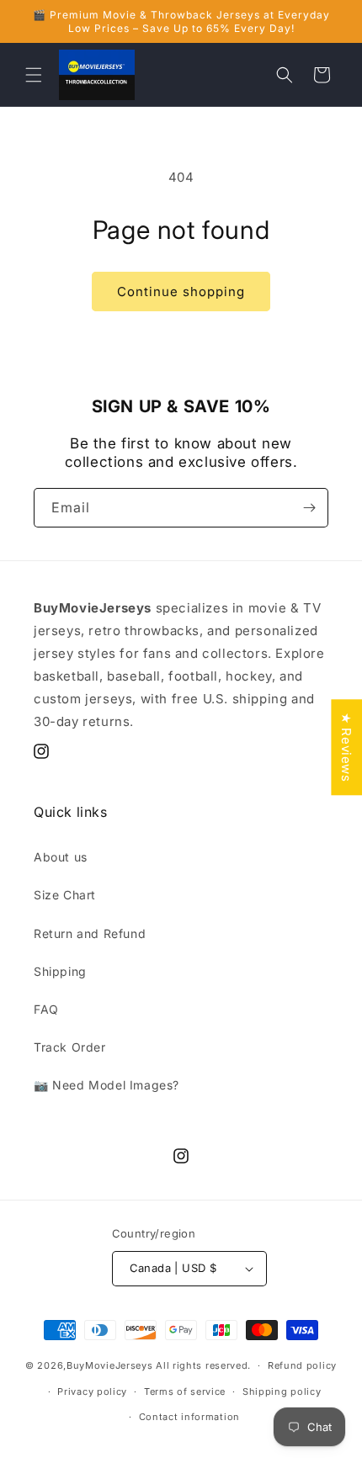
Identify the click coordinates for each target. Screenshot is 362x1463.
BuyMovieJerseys (110, 1365)
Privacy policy (92, 1391)
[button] (33, 74)
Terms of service (185, 1391)
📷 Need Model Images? (106, 1085)
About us (61, 857)
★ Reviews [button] (346, 747)
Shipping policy (282, 1391)
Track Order (70, 1047)
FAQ (46, 1009)
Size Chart (65, 895)
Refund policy (302, 1365)
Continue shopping (181, 291)
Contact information (189, 1417)
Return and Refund (90, 933)
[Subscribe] (308, 507)
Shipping (60, 971)
